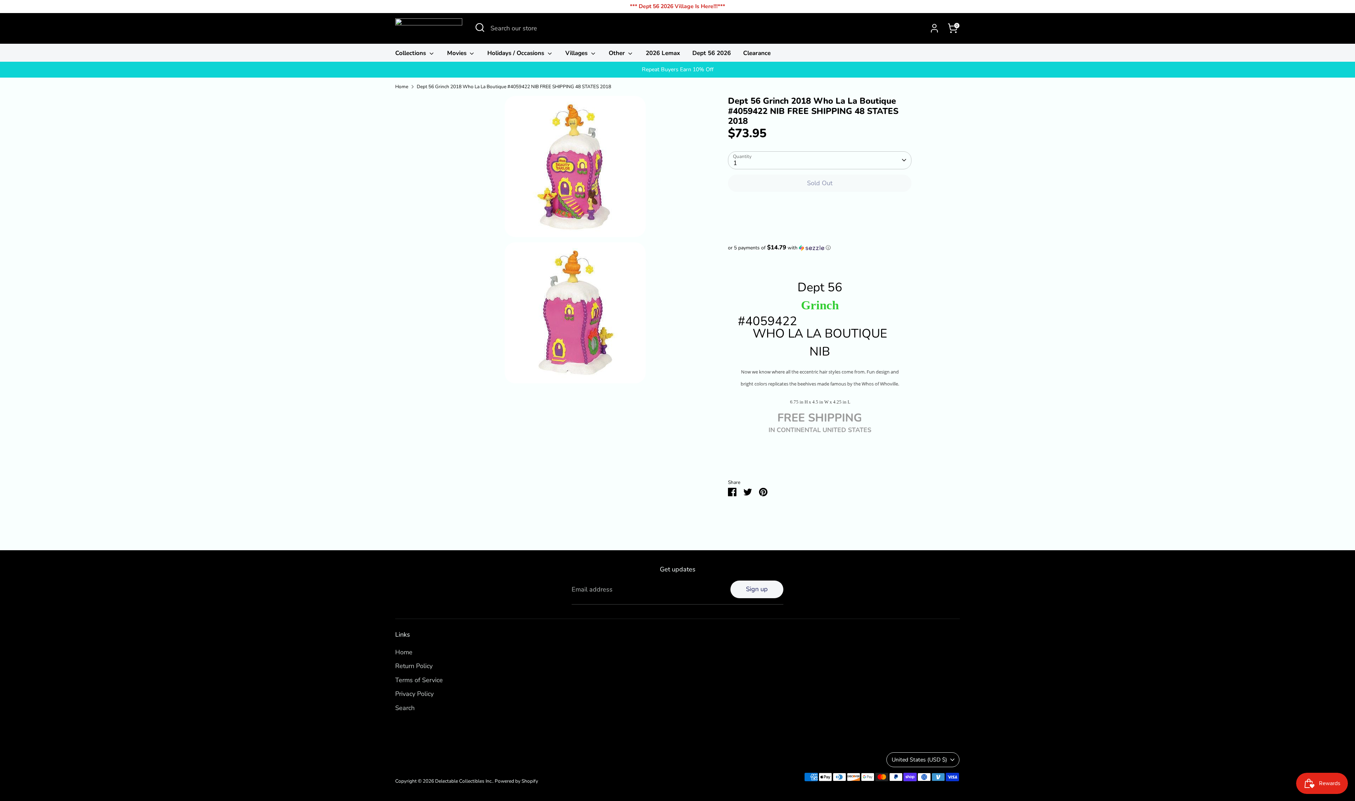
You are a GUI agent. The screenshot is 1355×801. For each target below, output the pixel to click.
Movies (457, 53)
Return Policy (414, 666)
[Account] (934, 28)
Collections (411, 53)
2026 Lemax (663, 53)
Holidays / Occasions (516, 53)
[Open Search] (480, 27)
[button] (819, 247)
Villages (577, 53)
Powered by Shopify (516, 781)
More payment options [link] (820, 223)
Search (405, 708)
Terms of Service (419, 680)
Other (618, 53)
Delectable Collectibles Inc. (464, 781)
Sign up (757, 589)
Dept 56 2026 (711, 53)
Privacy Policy (414, 694)
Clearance (757, 53)
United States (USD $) (919, 760)
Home (401, 86)
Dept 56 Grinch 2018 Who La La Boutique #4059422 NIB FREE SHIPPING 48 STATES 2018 (514, 86)
